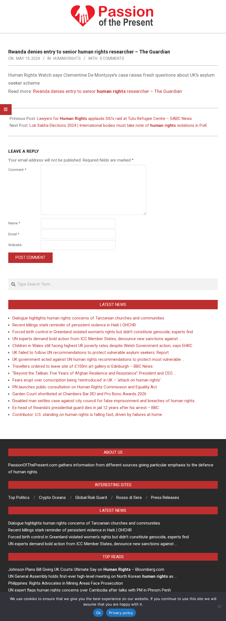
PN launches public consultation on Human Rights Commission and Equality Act (84, 387)
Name (14, 223)
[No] (219, 606)
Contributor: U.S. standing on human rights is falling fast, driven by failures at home (87, 414)
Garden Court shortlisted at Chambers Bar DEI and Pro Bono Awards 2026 (79, 393)
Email (13, 234)
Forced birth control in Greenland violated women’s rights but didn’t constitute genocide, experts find (102, 331)
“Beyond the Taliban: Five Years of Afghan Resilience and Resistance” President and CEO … (94, 373)
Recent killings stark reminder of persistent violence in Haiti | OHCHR (74, 324)
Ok (98, 613)
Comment (17, 170)
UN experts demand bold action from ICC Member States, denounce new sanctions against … (96, 338)
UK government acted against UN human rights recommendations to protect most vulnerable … (98, 359)
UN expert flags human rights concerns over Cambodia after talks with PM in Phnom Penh (89, 590)
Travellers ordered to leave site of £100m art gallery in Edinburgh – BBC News (82, 366)
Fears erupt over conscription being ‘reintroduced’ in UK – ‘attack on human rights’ (86, 380)
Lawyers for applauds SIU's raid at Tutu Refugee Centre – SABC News (114, 118)
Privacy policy (121, 613)
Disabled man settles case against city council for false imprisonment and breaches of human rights (103, 400)
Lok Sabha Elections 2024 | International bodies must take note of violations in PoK (118, 125)
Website (14, 245)
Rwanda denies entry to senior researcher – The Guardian (107, 91)
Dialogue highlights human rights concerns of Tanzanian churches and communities (88, 318)
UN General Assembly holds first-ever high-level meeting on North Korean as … (92, 576)
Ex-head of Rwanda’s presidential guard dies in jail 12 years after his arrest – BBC (85, 407)
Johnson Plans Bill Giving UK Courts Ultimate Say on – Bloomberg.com (86, 569)
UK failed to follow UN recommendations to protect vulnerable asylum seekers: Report (90, 352)
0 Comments (112, 58)
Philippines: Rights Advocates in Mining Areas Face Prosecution (65, 583)
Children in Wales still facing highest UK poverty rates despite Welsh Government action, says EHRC (102, 345)
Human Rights (67, 58)
